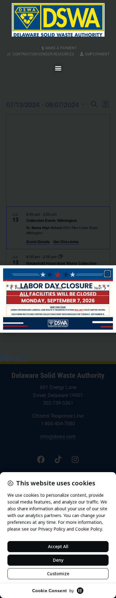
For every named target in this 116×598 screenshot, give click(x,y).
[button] (58, 68)
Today (58, 287)
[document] (58, 299)
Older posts (13, 358)
